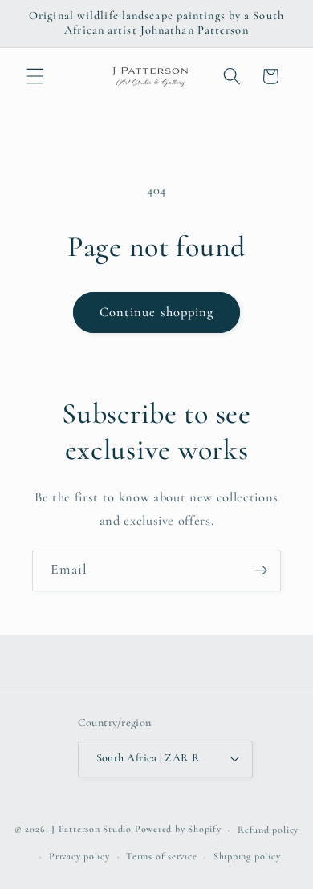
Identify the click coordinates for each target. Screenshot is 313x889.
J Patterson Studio (91, 829)
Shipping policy (247, 856)
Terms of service (161, 856)
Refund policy (268, 829)
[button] (35, 76)
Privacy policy (79, 856)
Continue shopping (157, 312)
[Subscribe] (261, 570)
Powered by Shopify (178, 829)
